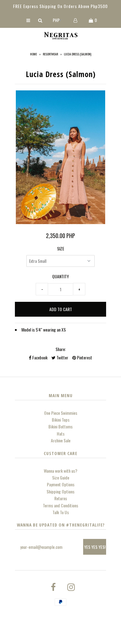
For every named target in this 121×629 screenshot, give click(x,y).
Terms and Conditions (60, 505)
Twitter (62, 357)
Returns (60, 498)
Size (60, 248)
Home (33, 54)
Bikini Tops (60, 419)
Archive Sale (60, 440)
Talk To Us (60, 512)
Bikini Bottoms (60, 426)
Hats (61, 433)
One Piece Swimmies (60, 413)
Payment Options (60, 484)
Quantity (60, 276)
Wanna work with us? (60, 470)
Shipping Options (60, 491)
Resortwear (50, 54)
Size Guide (60, 477)
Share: (61, 349)
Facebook (39, 357)
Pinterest (84, 357)
